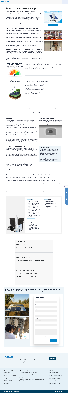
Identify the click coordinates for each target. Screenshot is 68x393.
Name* (36, 300)
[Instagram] (59, 391)
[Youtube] (63, 391)
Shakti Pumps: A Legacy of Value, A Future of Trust (28, 372)
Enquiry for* (37, 323)
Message (36, 327)
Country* (36, 318)
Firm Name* (37, 304)
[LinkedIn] (56, 391)
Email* (36, 309)
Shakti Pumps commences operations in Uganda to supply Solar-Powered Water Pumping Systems (32, 380)
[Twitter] (57, 391)
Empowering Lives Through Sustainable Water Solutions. (28, 377)
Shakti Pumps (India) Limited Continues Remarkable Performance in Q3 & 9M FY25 (33, 375)
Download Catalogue (53, 25)
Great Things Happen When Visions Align (26, 374)
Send (53, 340)
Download (53, 358)
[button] (53, 35)
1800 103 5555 (65, 1)
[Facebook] (61, 391)
